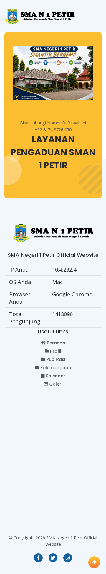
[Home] (39, 15)
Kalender (55, 376)
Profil (55, 351)
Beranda (56, 343)
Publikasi (55, 359)
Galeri (55, 384)
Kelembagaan (55, 368)
